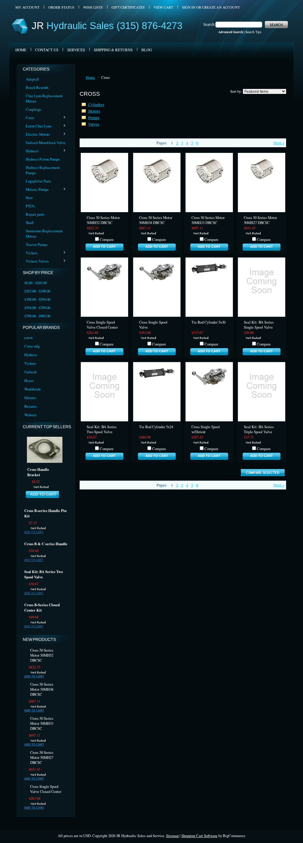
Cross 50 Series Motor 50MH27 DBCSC (41, 757)
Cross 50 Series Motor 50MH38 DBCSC (41, 689)
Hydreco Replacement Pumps (43, 170)
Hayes (29, 380)
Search (209, 24)
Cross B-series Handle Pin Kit (45, 513)
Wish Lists (93, 7)
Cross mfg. (32, 346)
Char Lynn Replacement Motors (44, 98)
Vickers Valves (36, 261)
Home (90, 77)
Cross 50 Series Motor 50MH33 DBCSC (41, 723)
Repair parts (35, 214)
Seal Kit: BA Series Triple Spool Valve (259, 429)
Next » (278, 142)
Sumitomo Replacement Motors (44, 233)
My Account (27, 7)
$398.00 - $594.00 (37, 299)
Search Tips (253, 32)
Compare (107, 239)
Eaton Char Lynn (37, 126)
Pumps (93, 117)
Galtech (30, 372)
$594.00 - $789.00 (37, 307)
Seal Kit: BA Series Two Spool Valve (43, 574)
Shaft (30, 222)
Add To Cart (43, 494)
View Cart (163, 7)
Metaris (30, 397)
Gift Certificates (128, 7)
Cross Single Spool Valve (153, 325)
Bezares (30, 406)
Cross (28, 118)
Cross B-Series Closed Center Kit (42, 607)
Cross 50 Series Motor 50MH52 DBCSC (41, 655)
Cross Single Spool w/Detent (205, 429)
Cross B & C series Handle (45, 543)
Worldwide (32, 389)
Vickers (30, 253)
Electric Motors (36, 134)
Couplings (33, 109)
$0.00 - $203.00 (35, 282)
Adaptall (32, 79)
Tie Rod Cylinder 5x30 (208, 322)
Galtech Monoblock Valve (45, 142)
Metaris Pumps (36, 190)
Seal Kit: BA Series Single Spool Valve (259, 325)
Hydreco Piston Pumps (43, 159)
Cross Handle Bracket (38, 472)
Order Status (61, 7)
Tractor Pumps (37, 244)
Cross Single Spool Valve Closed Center (45, 789)
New (29, 197)
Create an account (221, 7)
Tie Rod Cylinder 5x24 (156, 426)
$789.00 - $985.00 (37, 316)
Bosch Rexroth (37, 87)
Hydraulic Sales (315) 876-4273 (107, 25)
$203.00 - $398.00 (37, 291)
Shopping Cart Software (199, 835)
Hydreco (30, 151)
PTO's (30, 206)
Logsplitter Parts (38, 181)
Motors (94, 111)
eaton (28, 337)
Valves (93, 124)
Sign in (188, 7)
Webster (30, 414)
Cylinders (96, 104)
